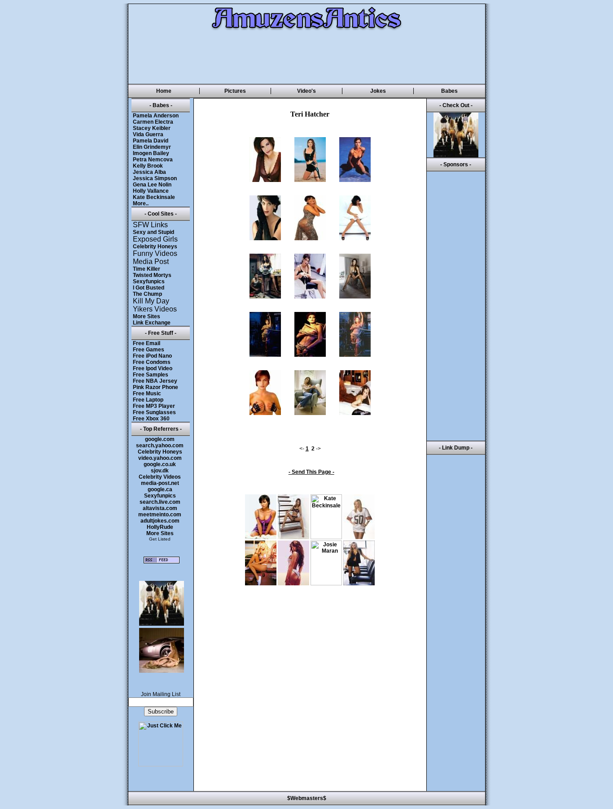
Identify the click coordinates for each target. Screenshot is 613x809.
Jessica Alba (149, 172)
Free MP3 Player (154, 406)
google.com (160, 439)
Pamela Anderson (156, 115)
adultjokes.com (160, 521)
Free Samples (150, 375)
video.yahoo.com (160, 458)
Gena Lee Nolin (152, 185)
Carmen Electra (153, 122)
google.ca (160, 489)
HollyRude (160, 527)
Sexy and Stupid (153, 232)
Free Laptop (148, 400)
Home (163, 91)
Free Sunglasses (154, 412)
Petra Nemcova (153, 159)
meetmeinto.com (159, 514)
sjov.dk (160, 470)
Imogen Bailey (151, 153)
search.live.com (160, 502)
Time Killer (146, 269)
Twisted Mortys (152, 275)
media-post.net (160, 483)
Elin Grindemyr (152, 147)
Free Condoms (152, 362)
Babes (449, 91)
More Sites (146, 316)
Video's (306, 91)
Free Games (148, 349)
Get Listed (160, 538)
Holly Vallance (151, 191)
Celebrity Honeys (155, 246)
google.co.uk (160, 464)
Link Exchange (152, 323)
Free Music (147, 393)
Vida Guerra (148, 134)
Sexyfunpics (149, 281)
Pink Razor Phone (155, 387)
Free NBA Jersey (155, 381)
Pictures (235, 91)
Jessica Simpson (155, 178)
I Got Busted (148, 288)
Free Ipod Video (152, 368)
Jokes (378, 91)
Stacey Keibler (152, 128)
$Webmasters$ (306, 798)
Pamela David (150, 141)
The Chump (147, 294)
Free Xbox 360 (151, 418)
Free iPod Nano (152, 356)
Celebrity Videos (160, 477)
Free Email (146, 343)
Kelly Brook (148, 166)
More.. (141, 203)
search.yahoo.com (160, 445)
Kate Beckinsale (154, 197)
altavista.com (160, 508)
